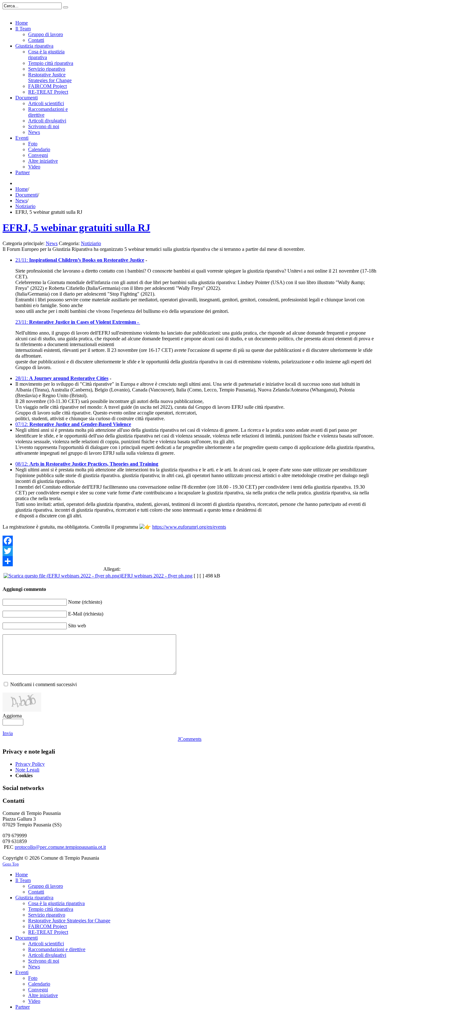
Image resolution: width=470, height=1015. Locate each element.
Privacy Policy (30, 764)
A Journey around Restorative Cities (68, 378)
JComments (189, 739)
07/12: (73, 424)
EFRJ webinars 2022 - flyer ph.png (156, 575)
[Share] (190, 561)
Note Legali (27, 769)
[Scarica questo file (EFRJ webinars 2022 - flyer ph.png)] (62, 575)
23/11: (77, 322)
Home (21, 189)
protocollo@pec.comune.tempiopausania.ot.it (60, 847)
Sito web (77, 625)
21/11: (21, 260)
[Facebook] (190, 541)
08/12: (86, 464)
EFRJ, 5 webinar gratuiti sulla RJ (76, 227)
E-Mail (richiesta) (85, 613)
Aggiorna (12, 715)
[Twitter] (190, 551)
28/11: (22, 378)
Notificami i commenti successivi (43, 684)
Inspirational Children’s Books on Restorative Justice (86, 260)
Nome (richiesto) (85, 602)
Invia (8, 733)
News (21, 200)
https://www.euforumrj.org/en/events (189, 527)
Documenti (26, 195)
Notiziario (25, 206)
